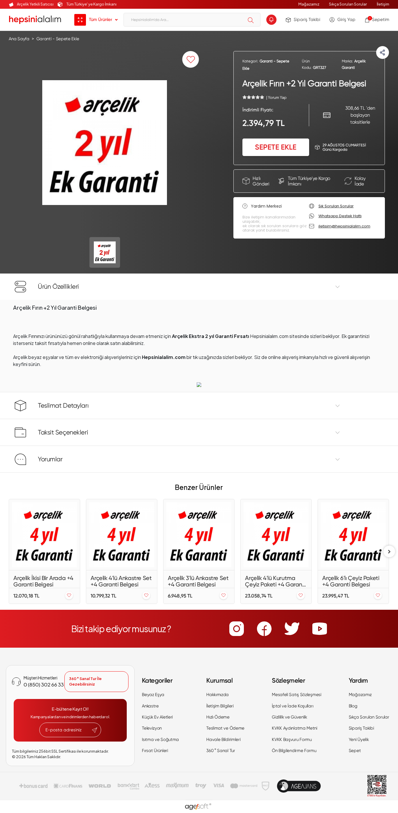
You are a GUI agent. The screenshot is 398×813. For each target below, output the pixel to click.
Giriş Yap (346, 19)
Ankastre (150, 706)
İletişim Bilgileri (220, 706)
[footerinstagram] (236, 628)
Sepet (355, 750)
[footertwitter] (292, 628)
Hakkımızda (217, 694)
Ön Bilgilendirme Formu (294, 750)
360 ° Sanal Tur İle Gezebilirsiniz (85, 681)
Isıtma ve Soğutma (160, 739)
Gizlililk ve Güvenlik (289, 717)
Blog (353, 706)
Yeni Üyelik (359, 739)
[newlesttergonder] (94, 730)
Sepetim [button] (379, 19)
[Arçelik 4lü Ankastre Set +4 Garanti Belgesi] (121, 534)
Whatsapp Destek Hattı (340, 216)
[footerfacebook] (264, 628)
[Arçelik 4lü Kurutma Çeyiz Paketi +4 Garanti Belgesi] (276, 534)
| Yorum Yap (276, 97)
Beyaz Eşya (153, 694)
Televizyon (152, 728)
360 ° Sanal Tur (220, 750)
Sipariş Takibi (307, 19)
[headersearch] (251, 20)
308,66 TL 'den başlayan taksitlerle (360, 115)
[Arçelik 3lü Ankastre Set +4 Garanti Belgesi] (198, 534)
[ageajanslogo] (299, 786)
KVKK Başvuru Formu (292, 739)
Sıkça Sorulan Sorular (348, 4)
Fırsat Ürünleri (155, 750)
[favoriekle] (69, 596)
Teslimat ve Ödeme (225, 728)
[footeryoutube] (319, 628)
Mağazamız (308, 4)
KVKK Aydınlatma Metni (294, 728)
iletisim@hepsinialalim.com (344, 226)
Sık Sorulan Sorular (336, 206)
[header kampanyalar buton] (271, 20)
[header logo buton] (35, 19)
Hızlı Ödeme (218, 717)
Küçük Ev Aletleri (157, 717)
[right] (389, 551)
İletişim (383, 4)
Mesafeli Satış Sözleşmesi (296, 694)
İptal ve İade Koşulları (292, 706)
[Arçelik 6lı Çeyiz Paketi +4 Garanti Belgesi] (353, 534)
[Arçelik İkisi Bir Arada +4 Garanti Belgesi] (44, 534)
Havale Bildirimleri (223, 739)
